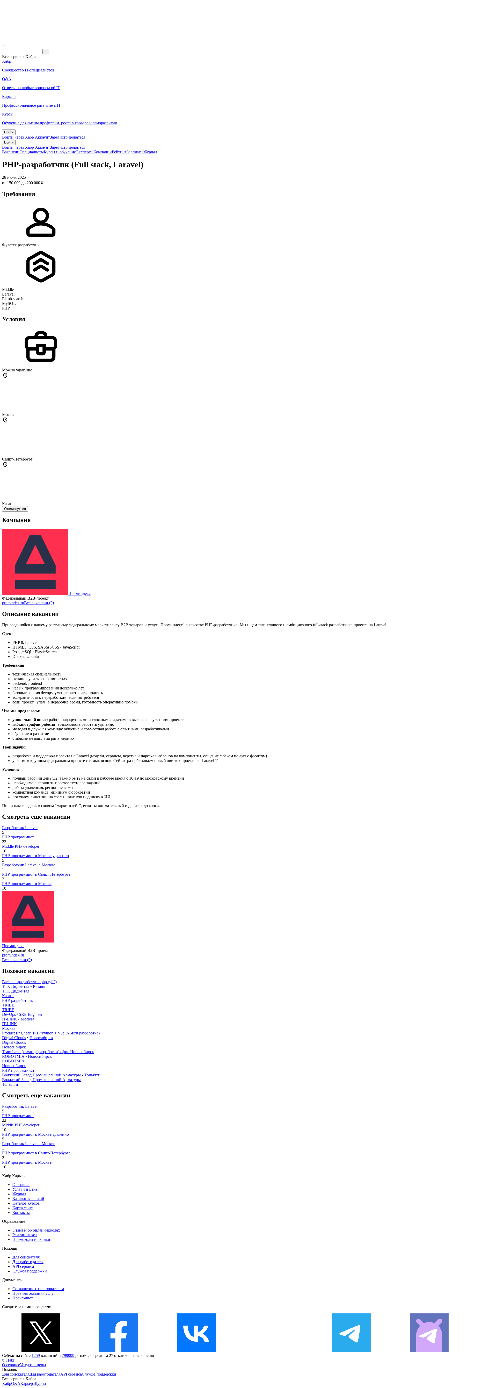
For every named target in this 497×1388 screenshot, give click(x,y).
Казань (39, 986)
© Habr (8, 1360)
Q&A (15, 1383)
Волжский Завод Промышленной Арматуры (41, 1075)
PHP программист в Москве (27, 883)
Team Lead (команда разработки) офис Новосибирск (48, 1051)
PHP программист (18, 837)
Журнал (150, 152)
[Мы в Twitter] (41, 1351)
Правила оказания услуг (33, 1293)
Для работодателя (27, 1262)
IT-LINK (9, 1019)
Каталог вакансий (28, 1198)
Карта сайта (22, 1208)
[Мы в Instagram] (274, 1351)
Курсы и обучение (60, 152)
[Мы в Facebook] (118, 1351)
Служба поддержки (29, 1271)
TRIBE (8, 1005)
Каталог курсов (26, 1203)
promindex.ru (13, 603)
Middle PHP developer (20, 846)
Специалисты (31, 152)
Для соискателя (26, 1257)
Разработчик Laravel (20, 827)
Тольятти (92, 1075)
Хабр (6, 1383)
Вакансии (10, 152)
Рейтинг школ (24, 1235)
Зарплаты (135, 152)
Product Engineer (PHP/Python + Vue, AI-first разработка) (51, 1033)
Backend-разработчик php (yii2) (29, 982)
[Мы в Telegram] (351, 1351)
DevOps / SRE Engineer (22, 1014)
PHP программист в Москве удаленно (35, 855)
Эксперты (84, 152)
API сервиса (23, 1266)
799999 (68, 1355)
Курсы (40, 1383)
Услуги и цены (25, 1189)
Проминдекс (79, 593)
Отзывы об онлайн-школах (36, 1230)
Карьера (27, 1383)
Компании (102, 152)
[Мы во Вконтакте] (196, 1351)
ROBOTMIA (13, 1056)
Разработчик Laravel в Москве (28, 865)
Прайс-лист (22, 1298)
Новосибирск (41, 1037)
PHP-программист (18, 1070)
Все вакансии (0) (39, 603)
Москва (27, 1019)
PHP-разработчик (17, 1000)
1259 (36, 1355)
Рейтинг (119, 152)
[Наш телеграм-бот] (429, 1351)
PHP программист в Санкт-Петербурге (36, 874)
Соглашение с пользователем (38, 1288)
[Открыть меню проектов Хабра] (4, 45)
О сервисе (21, 1184)
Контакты (21, 1212)
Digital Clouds (14, 1037)
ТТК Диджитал (15, 986)
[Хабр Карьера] (22, 51)
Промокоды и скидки (31, 1239)
